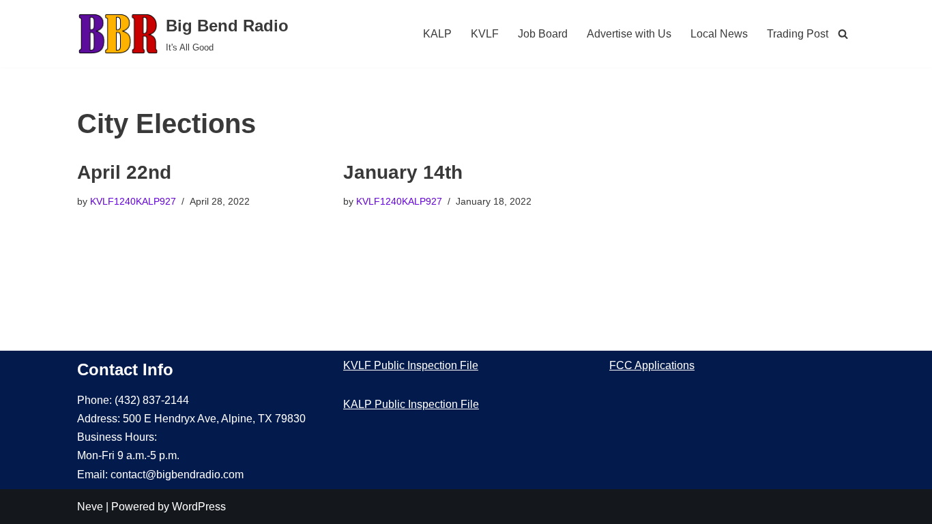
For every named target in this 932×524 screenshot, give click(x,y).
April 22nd (124, 172)
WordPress (199, 506)
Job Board (543, 34)
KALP (437, 34)
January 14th (403, 172)
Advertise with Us (629, 34)
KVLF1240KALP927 (133, 201)
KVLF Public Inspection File (410, 365)
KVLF (485, 34)
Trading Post (797, 34)
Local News (719, 34)
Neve (90, 506)
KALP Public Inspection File (411, 404)
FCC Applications (652, 365)
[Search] (843, 34)
